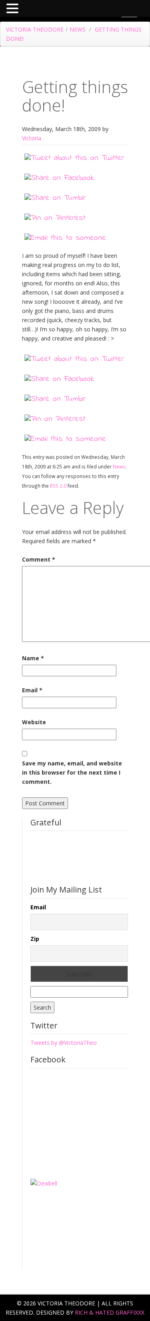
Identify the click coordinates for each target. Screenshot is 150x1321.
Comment (38, 559)
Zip (34, 938)
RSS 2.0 (58, 485)
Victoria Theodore (35, 29)
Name (33, 658)
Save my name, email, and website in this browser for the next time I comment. (72, 772)
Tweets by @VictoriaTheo (63, 1042)
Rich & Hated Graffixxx (109, 1312)
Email (32, 690)
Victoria (31, 138)
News (78, 29)
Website (34, 722)
